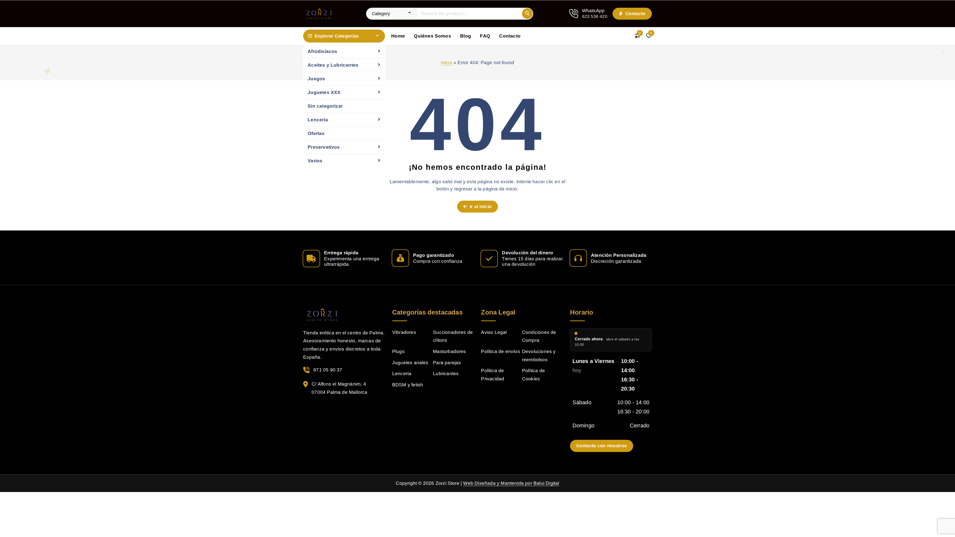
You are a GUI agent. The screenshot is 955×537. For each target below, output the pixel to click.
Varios (315, 160)
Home (398, 36)
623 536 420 (594, 16)
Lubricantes (446, 373)
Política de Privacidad (492, 374)
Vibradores (404, 332)
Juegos (316, 78)
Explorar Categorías (337, 36)
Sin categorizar (325, 106)
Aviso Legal (494, 332)
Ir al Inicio (480, 206)
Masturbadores (449, 351)
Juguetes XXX (324, 92)
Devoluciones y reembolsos (539, 355)
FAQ (485, 36)
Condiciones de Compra (539, 336)
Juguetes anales (410, 362)
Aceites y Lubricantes (333, 65)
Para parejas (447, 362)
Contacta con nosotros (601, 445)
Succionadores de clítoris (453, 336)
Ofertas (316, 133)
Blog (465, 36)
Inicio (446, 62)
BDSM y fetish (407, 384)
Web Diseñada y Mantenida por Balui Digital (511, 483)
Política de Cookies (533, 374)
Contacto (635, 13)
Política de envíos (500, 351)
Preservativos (324, 147)
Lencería (318, 119)
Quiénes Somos (432, 36)
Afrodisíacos (322, 51)
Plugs (398, 351)
